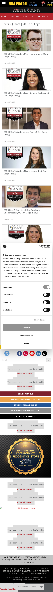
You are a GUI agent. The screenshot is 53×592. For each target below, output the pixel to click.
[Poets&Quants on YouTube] (32, 353)
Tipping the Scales (43, 559)
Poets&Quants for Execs (35, 557)
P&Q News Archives (24, 568)
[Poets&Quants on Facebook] (19, 353)
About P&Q (8, 568)
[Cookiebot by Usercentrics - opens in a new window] (39, 246)
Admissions (28, 16)
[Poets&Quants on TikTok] (44, 353)
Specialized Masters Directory (25, 399)
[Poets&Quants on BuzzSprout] (13, 353)
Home (4, 16)
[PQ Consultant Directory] (25, 515)
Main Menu (15, 16)
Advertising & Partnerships (36, 571)
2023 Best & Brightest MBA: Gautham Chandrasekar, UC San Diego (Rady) (22, 211)
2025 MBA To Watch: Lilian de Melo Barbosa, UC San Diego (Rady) (27, 94)
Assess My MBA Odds (25, 416)
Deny (26, 343)
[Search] (48, 360)
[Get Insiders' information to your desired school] (25, 456)
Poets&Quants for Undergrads (16, 559)
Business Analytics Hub (25, 405)
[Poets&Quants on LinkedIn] (38, 353)
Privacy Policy (41, 568)
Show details (39, 320)
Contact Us (23, 573)
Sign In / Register (38, 573)
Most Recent (43, 16)
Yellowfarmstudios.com (32, 580)
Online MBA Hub (25, 394)
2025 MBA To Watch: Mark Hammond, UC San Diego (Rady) (26, 55)
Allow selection (26, 336)
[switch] (46, 295)
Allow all (26, 327)
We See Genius (27, 562)
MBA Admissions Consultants (25, 410)
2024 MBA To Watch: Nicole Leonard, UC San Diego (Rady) (25, 172)
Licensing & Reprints (12, 571)
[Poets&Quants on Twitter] (6, 353)
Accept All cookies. (25, 374)
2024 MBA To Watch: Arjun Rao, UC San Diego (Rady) (25, 133)
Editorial (11, 573)
